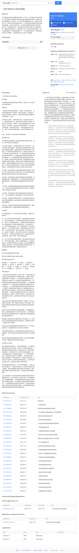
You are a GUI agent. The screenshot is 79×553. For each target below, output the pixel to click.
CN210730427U (7, 453)
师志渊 (71, 32)
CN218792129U (7, 449)
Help (62, 550)
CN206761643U (7, 401)
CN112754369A (7, 408)
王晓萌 (62, 32)
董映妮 (58, 32)
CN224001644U (7, 472)
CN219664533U (7, 464)
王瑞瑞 (54, 34)
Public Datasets (37, 550)
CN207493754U (7, 438)
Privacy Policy (54, 550)
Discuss (53, 86)
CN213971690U (7, 423)
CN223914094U (7, 491)
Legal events (57, 80)
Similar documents (66, 80)
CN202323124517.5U (9, 508)
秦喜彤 (66, 32)
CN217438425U (7, 487)
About (17, 550)
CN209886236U (7, 416)
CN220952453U (7, 476)
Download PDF (57, 22)
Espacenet (62, 84)
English (63, 29)
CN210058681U (7, 457)
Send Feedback (26, 550)
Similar (55, 25)
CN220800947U (7, 479)
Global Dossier (69, 84)
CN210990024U (7, 404)
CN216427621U (7, 468)
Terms (46, 550)
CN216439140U (7, 419)
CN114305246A (7, 461)
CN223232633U (7, 427)
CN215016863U (7, 446)
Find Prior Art (69, 22)
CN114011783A (7, 412)
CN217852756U (7, 442)
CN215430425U (7, 431)
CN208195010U (7, 434)
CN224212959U (7, 483)
